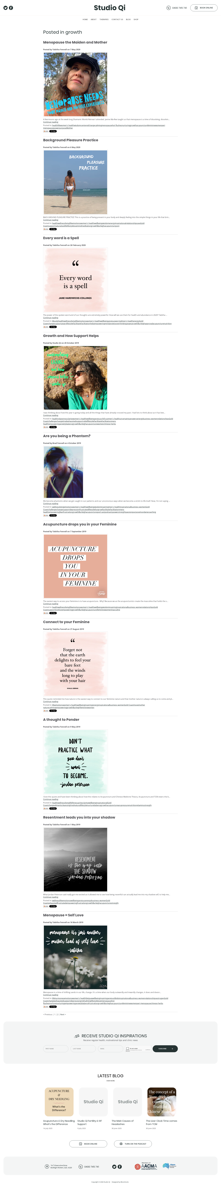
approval (149, 323)
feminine (151, 125)
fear (61, 512)
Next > (63, 1014)
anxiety (112, 323)
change (92, 125)
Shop (136, 19)
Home (85, 19)
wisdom (77, 125)
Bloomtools (125, 1182)
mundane (144, 512)
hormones (59, 998)
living (67, 223)
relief (85, 421)
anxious (111, 321)
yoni (117, 226)
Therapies (104, 19)
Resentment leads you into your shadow (79, 817)
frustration (68, 512)
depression (75, 509)
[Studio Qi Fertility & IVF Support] (93, 1102)
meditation (86, 226)
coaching (152, 512)
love (75, 226)
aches (80, 802)
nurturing (126, 125)
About (94, 19)
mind (79, 226)
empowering (99, 323)
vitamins (140, 805)
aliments (58, 805)
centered (85, 125)
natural (58, 226)
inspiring (105, 507)
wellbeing (98, 223)
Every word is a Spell (61, 237)
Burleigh (101, 226)
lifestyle (70, 226)
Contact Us (117, 19)
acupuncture (142, 125)
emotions (76, 223)
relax (60, 418)
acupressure (123, 805)
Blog (128, 19)
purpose (62, 128)
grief (82, 1001)
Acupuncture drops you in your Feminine (80, 524)
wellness (61, 223)
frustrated (84, 509)
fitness (75, 802)
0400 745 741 (179, 7)
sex (138, 223)
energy (112, 223)
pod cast (101, 512)
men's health (127, 321)
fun (96, 509)
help (92, 323)
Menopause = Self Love (63, 915)
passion (129, 512)
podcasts (109, 512)
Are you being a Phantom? (66, 435)
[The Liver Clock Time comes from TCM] (161, 1102)
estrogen (160, 998)
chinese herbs (110, 424)
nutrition (168, 323)
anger (129, 323)
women (158, 125)
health (55, 125)
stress (64, 418)
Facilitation (85, 323)
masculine (115, 609)
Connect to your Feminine (66, 621)
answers (133, 418)
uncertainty (125, 418)
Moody (55, 321)
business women (150, 418)
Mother (69, 128)
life (59, 125)
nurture (90, 805)
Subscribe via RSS (46, 131)
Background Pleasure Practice (70, 140)
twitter (5, 8)
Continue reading (50, 122)
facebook (11, 8)
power (56, 128)
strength (122, 512)
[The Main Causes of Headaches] (127, 1102)
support (51, 226)
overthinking (121, 323)
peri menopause (144, 1003)
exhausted (71, 421)
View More (110, 1081)
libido (116, 998)
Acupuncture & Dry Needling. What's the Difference (59, 1122)
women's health (67, 125)
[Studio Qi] (109, 7)
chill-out (104, 418)
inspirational (120, 223)
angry (63, 323)
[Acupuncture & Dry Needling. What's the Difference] (59, 1102)
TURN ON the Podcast (135, 1144)
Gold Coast (129, 705)
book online (206, 7)
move (136, 705)
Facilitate (77, 323)
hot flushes (117, 125)
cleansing (66, 805)
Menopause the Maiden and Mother (75, 42)
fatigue (89, 998)
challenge (52, 421)
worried (118, 321)
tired (65, 421)
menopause (107, 125)
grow (100, 509)
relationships (131, 223)
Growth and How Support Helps (71, 335)
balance (69, 424)
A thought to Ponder (61, 719)
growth (133, 125)
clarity (70, 418)
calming (98, 125)
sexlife (64, 226)
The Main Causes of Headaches (123, 1122)
